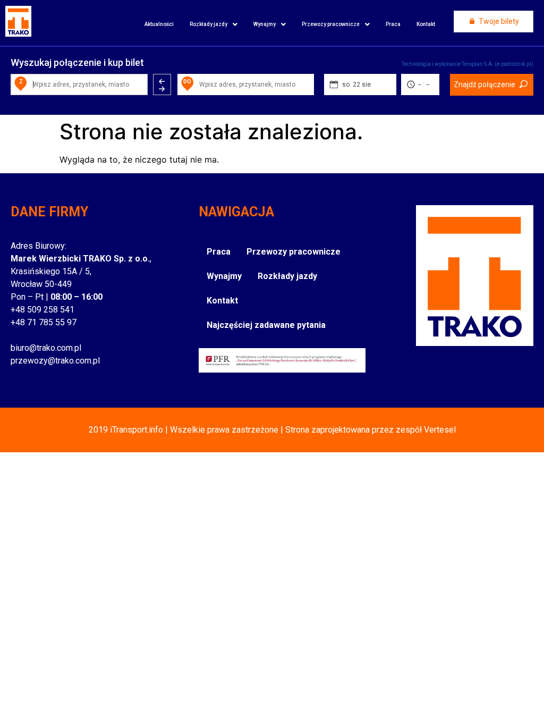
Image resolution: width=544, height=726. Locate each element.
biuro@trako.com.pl (46, 348)
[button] (213, 24)
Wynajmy (264, 24)
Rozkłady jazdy (208, 24)
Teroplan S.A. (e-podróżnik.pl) (497, 64)
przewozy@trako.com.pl (55, 361)
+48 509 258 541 (42, 310)
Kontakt (425, 24)
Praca (393, 24)
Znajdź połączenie (484, 84)
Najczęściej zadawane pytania (266, 325)
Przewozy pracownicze (331, 24)
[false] (162, 84)
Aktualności (159, 24)
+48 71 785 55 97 (43, 322)
